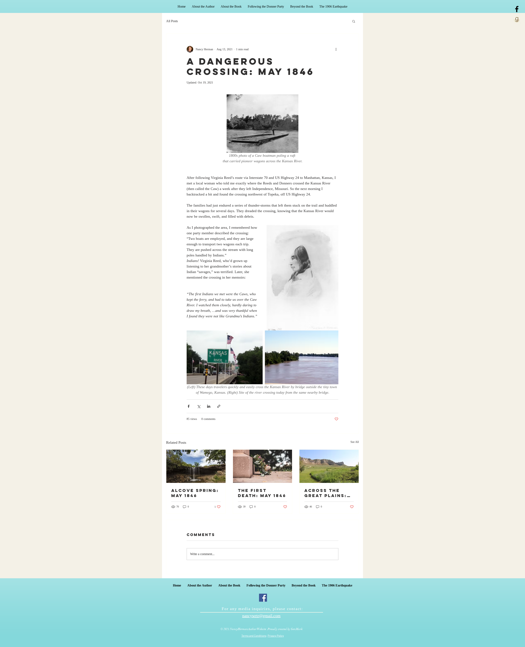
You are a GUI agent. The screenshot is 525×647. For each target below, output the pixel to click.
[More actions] (335, 49)
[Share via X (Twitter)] (199, 406)
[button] (354, 21)
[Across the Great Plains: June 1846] (329, 466)
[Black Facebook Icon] (517, 9)
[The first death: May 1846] (262, 466)
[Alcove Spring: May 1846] (196, 466)
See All (354, 442)
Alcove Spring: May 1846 (195, 493)
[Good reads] (517, 19)
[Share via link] (219, 406)
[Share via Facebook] (189, 406)
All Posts (172, 21)
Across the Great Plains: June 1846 (325, 493)
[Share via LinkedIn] (209, 406)
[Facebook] (263, 598)
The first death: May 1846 (262, 493)
